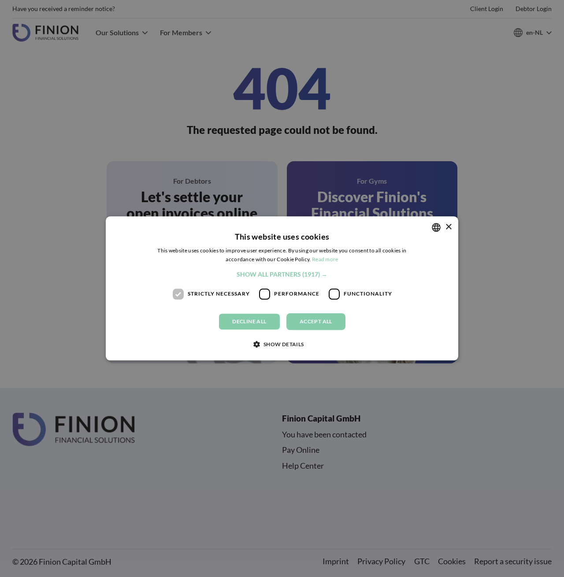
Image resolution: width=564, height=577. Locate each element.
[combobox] (436, 227)
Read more (325, 259)
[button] (282, 274)
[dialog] (282, 288)
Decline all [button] (249, 321)
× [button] (448, 227)
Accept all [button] (316, 321)
